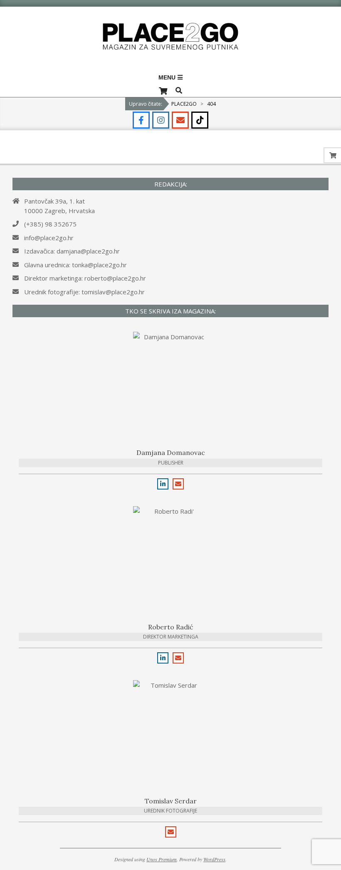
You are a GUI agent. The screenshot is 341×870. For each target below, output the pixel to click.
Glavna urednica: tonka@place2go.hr (75, 265)
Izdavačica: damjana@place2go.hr (72, 251)
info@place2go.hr (49, 238)
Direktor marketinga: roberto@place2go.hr (85, 278)
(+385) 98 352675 (50, 224)
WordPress (214, 859)
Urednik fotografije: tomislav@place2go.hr (84, 292)
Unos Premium (161, 859)
